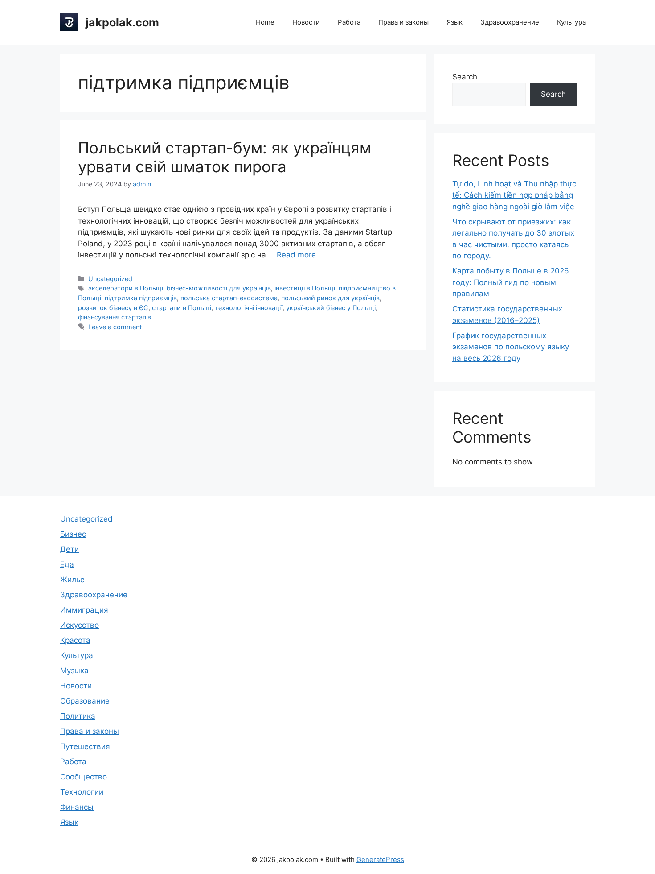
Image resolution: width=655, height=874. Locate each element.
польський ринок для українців (330, 298)
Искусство (79, 625)
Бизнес (73, 534)
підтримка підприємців (141, 298)
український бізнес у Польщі (331, 307)
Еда (67, 564)
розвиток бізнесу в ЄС (113, 307)
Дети (69, 549)
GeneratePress (380, 859)
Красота (75, 640)
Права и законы (403, 22)
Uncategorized (110, 278)
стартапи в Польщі (181, 307)
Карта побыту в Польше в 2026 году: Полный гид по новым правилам (510, 282)
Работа (349, 22)
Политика (77, 716)
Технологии (81, 791)
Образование (85, 700)
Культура (571, 22)
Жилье (72, 579)
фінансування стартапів (114, 317)
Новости (306, 22)
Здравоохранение (509, 22)
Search (464, 76)
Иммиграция (84, 609)
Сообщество (83, 776)
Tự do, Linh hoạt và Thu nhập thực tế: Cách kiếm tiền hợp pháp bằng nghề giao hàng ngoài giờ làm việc (514, 195)
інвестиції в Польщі (304, 288)
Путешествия (85, 746)
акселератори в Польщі (125, 288)
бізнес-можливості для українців (219, 288)
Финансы (77, 807)
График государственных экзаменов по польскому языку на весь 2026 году (510, 347)
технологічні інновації (248, 307)
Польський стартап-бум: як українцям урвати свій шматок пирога (224, 157)
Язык (454, 22)
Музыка (74, 670)
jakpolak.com (122, 22)
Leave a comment (115, 327)
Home (265, 22)
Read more (296, 254)
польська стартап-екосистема (229, 298)
